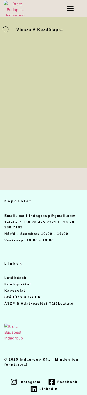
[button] (70, 8)
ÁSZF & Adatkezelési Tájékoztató (39, 303)
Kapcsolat (14, 290)
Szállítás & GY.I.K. (23, 297)
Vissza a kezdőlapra (39, 30)
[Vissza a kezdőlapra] (5, 29)
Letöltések (15, 278)
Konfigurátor (17, 284)
